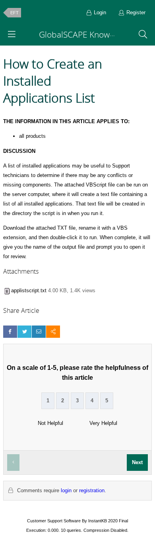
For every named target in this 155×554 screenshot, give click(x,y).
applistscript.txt (28, 290)
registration (92, 490)
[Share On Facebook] (10, 332)
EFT (14, 12)
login (66, 490)
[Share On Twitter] (24, 332)
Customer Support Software (54, 520)
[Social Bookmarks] (53, 332)
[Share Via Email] (39, 332)
